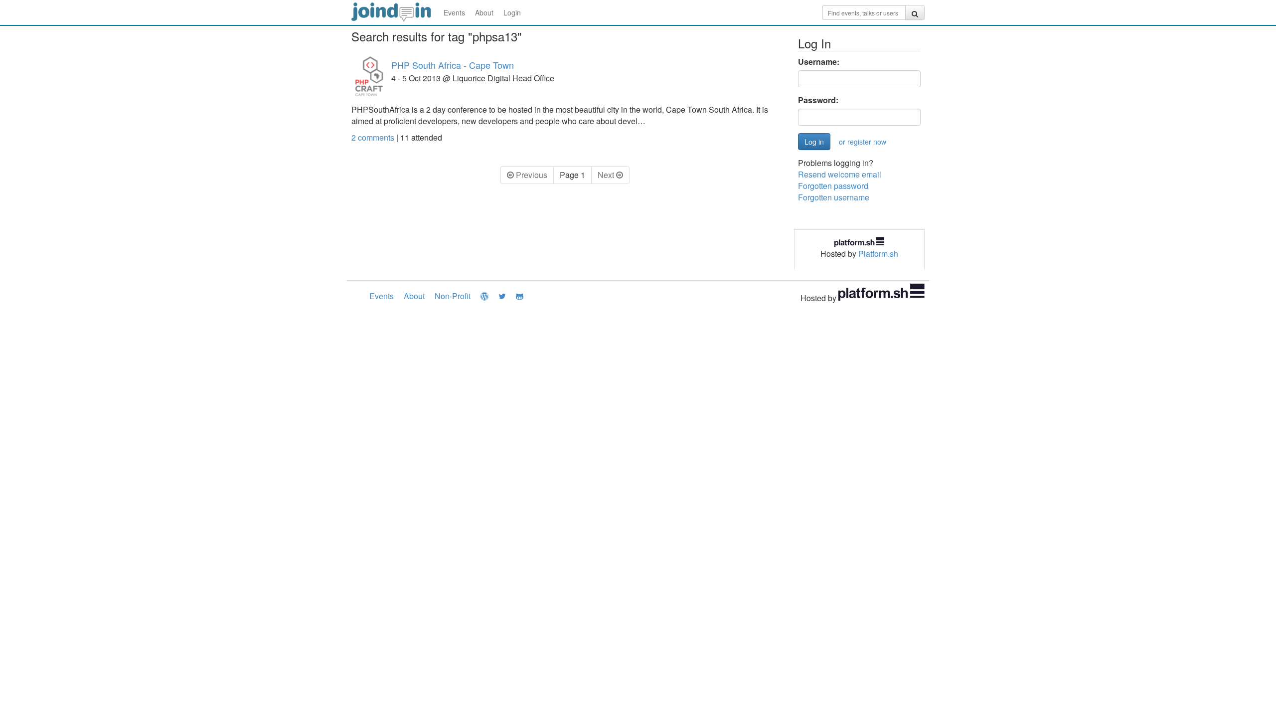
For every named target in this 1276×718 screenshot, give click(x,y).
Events (454, 12)
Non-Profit (453, 296)
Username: (818, 61)
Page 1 (572, 174)
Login (512, 12)
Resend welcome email (839, 174)
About (484, 12)
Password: (818, 100)
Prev (530, 174)
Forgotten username (833, 197)
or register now (862, 142)
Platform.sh (878, 253)
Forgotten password (833, 185)
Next (607, 174)
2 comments (373, 137)
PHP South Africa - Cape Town (452, 64)
